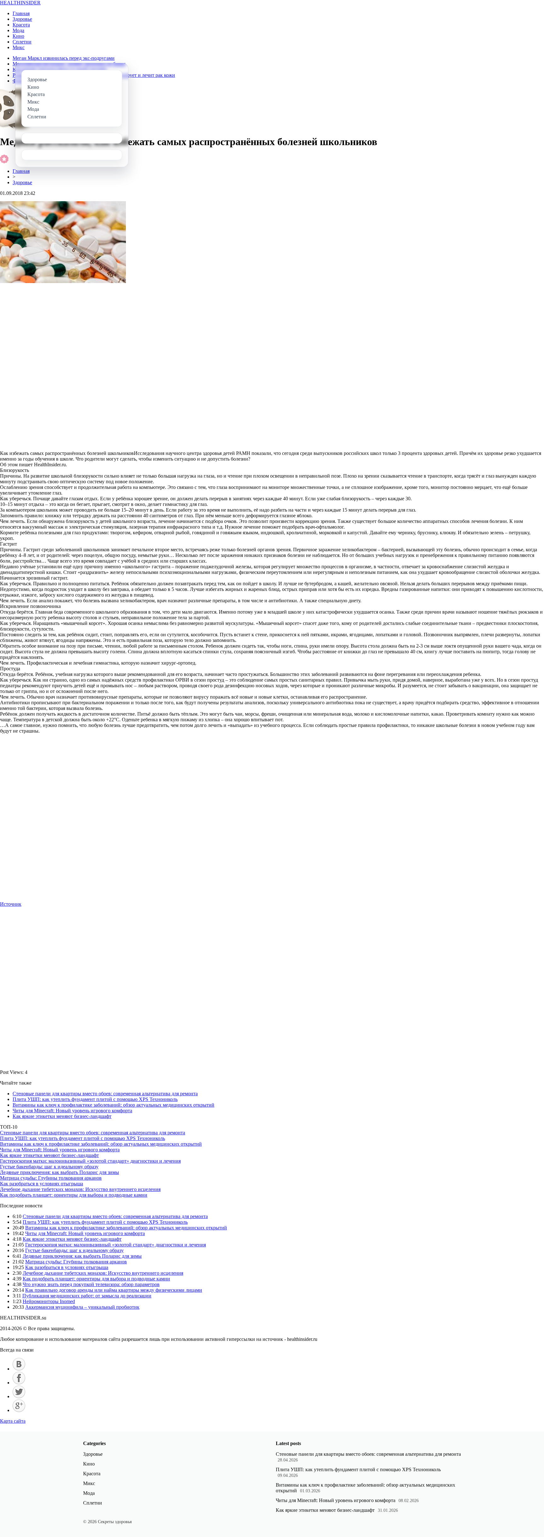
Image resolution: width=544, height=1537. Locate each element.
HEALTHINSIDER (20, 2)
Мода (18, 30)
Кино (18, 36)
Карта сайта (13, 1421)
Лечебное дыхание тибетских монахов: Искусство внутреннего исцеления (80, 1189)
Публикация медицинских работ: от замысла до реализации (86, 1295)
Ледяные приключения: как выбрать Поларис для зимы (59, 1172)
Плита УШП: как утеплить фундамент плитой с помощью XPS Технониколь (95, 1099)
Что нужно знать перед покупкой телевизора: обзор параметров (91, 1284)
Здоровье (22, 19)
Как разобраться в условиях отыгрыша (41, 1183)
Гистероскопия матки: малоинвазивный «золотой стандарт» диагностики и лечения (90, 1161)
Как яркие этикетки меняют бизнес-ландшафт (62, 1116)
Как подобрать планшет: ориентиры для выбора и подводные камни (73, 1195)
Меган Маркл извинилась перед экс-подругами (64, 58)
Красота (21, 24)
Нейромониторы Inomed (49, 1301)
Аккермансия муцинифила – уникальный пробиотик (82, 1307)
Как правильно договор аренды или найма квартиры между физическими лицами (113, 1290)
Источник (10, 904)
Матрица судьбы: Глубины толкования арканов (51, 1178)
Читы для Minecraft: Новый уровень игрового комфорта (72, 1110)
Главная (21, 13)
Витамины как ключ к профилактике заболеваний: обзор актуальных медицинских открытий (113, 1105)
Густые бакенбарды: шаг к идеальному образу (49, 1166)
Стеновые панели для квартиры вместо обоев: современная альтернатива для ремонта (105, 1093)
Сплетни (22, 41)
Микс (19, 47)
